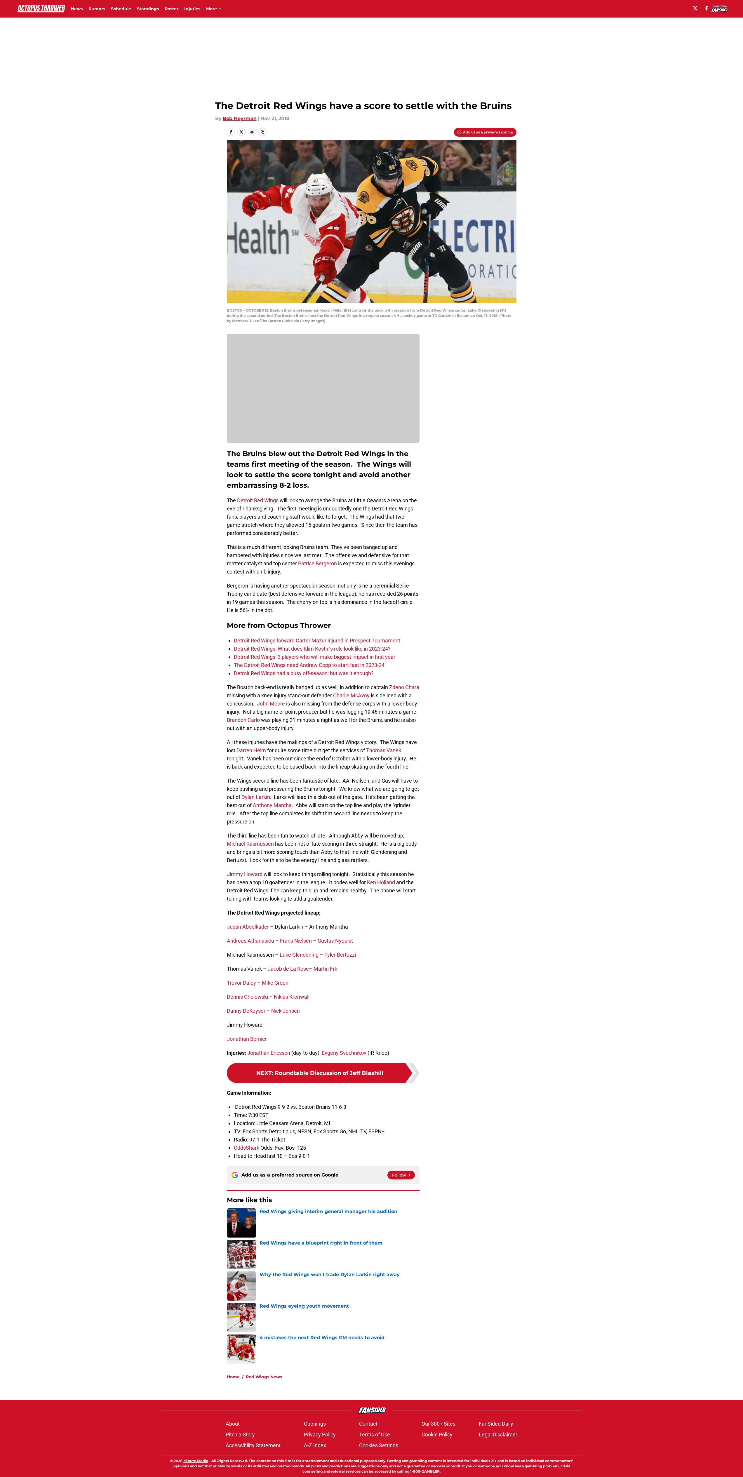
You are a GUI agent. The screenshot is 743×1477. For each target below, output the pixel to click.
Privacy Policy (320, 1434)
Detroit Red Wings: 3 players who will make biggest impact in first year (314, 657)
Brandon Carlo (243, 720)
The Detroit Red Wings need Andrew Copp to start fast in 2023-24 (309, 665)
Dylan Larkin (255, 797)
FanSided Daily (496, 1424)
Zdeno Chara (404, 687)
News (77, 8)
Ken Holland (381, 882)
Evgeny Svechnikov (344, 1053)
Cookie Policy (437, 1434)
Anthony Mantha (272, 805)
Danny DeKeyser (246, 1011)
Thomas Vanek (383, 750)
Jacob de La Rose (288, 969)
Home (233, 1376)
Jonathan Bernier (247, 1039)
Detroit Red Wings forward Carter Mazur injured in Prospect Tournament (317, 640)
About (233, 1424)
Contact (368, 1424)
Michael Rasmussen (250, 844)
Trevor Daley (241, 983)
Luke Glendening (299, 955)
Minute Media (195, 1461)
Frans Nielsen (296, 941)
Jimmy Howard (244, 874)
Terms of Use (374, 1434)
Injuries (192, 8)
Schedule (121, 8)
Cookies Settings (378, 1445)
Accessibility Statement (253, 1445)
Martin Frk (325, 969)
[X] (695, 8)
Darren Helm (251, 750)
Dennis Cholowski (247, 997)
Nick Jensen (285, 1011)
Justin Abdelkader (248, 927)
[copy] (262, 132)
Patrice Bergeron (317, 563)
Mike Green (275, 983)
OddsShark (246, 1148)
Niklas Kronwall (291, 997)
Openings (315, 1424)
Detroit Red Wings (257, 500)
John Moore (271, 704)
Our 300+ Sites (438, 1424)
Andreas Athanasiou (250, 941)
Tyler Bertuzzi (340, 955)
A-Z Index (315, 1445)
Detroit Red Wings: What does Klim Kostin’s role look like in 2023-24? (312, 649)
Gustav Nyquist (335, 941)
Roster (171, 8)
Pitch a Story (240, 1434)
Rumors (96, 8)
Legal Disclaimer (498, 1434)
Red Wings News (264, 1376)
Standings (148, 8)
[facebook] (706, 8)
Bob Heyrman (240, 118)
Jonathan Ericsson (268, 1053)
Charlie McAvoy (351, 695)
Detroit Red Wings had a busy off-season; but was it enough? (304, 673)
